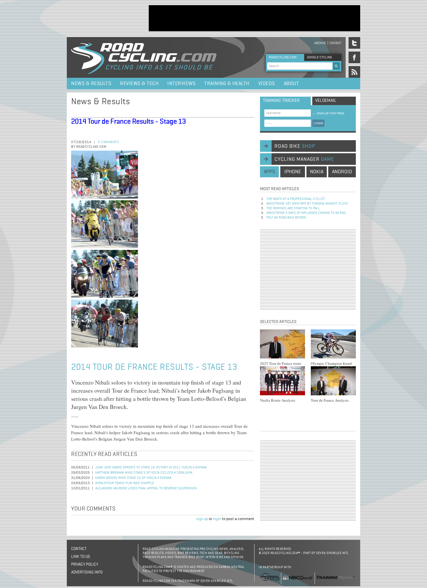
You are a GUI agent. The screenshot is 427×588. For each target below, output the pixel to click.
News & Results (91, 83)
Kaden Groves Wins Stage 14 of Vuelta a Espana (133, 478)
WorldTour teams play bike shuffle (124, 483)
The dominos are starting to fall (293, 208)
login (217, 519)
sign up (202, 519)
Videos (266, 83)
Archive (320, 43)
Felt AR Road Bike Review (286, 217)
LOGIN (318, 123)
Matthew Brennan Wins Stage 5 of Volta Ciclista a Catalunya (143, 473)
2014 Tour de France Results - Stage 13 (128, 121)
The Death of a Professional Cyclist (295, 199)
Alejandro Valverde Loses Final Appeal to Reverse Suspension (146, 488)
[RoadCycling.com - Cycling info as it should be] (144, 57)
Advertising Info (87, 572)
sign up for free (328, 113)
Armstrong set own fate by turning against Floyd (307, 203)
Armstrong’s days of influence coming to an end (306, 213)
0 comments (108, 142)
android (342, 171)
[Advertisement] (254, 18)
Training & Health (227, 83)
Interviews (181, 83)
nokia (316, 171)
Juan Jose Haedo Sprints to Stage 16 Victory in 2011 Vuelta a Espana (151, 467)
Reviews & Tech (139, 83)
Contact (335, 43)
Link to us (80, 557)
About (291, 83)
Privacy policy (84, 564)
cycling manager (304, 159)
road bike (294, 146)
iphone (292, 171)
